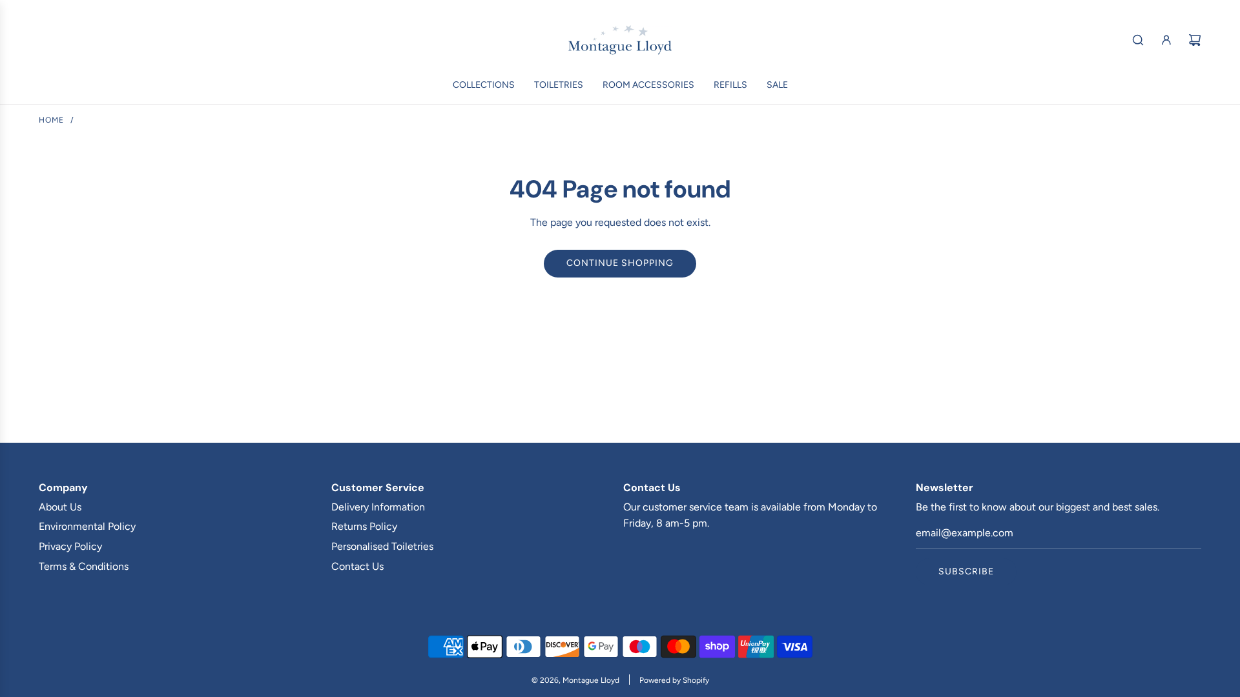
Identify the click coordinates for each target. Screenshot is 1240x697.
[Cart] (1195, 40)
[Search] (1138, 40)
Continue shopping (620, 263)
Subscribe (966, 571)
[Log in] (1166, 40)
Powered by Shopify (674, 680)
